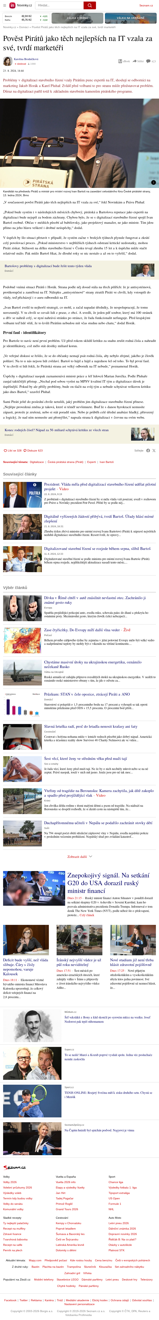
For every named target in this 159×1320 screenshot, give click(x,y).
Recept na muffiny (14, 1228)
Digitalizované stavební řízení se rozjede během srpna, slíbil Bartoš (97, 548)
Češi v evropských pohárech (132, 1260)
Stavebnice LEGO (68, 1279)
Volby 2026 (10, 1182)
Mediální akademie (77, 1300)
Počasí (48, 635)
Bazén (35, 1266)
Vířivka (87, 1273)
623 (154, 61)
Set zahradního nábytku (129, 1266)
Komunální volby (13, 1209)
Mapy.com (35, 1260)
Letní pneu (112, 1279)
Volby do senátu (13, 1203)
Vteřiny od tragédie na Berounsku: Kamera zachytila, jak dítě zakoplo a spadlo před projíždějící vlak (99, 793)
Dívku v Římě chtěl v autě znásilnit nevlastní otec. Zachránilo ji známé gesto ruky (95, 600)
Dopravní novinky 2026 (123, 1234)
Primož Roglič (64, 1203)
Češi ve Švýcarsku (67, 1239)
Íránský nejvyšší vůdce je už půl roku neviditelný (79, 962)
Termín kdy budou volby (17, 1198)
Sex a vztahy (51, 764)
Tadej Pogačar (64, 1198)
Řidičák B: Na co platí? (122, 1239)
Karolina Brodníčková (26, 59)
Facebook (10, 1300)
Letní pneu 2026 (119, 1223)
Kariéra (49, 1300)
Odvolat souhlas (142, 1300)
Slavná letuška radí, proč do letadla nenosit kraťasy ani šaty (90, 726)
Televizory (146, 1279)
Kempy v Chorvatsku (68, 1223)
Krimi (47, 800)
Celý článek (87, 915)
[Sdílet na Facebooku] (148, 450)
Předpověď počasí (56, 1260)
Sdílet (140, 61)
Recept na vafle (12, 1244)
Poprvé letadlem (66, 1228)
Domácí (9, 271)
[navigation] (5, 5)
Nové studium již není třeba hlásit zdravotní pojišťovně (132, 962)
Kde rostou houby (81, 1260)
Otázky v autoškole (120, 1244)
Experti (91, 462)
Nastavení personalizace (79, 1304)
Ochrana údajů (120, 1300)
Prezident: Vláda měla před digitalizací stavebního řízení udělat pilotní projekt (100, 486)
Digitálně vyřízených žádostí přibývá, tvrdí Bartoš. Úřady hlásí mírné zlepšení (99, 519)
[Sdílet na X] (154, 450)
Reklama (36, 1300)
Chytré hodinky (66, 1285)
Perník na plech (12, 1250)
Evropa (48, 607)
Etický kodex (100, 1300)
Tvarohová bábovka (15, 1239)
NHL (111, 1209)
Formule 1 (115, 1203)
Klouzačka (105, 1266)
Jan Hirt (60, 1192)
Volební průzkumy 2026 (17, 1187)
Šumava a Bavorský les (70, 1234)
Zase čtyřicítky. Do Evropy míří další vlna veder (82, 629)
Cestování (49, 731)
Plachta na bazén (53, 1266)
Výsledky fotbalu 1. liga (123, 1187)
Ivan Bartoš (107, 462)
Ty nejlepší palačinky (16, 1223)
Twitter (24, 1300)
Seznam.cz (146, 5)
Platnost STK (116, 1250)
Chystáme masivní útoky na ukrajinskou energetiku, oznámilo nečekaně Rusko (93, 664)
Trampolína (74, 1266)
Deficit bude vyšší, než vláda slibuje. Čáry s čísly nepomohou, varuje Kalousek (25, 966)
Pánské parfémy (89, 1285)
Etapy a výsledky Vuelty (70, 1187)
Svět (46, 828)
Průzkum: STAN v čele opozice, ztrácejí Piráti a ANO (87, 694)
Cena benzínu (103, 1260)
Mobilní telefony (44, 1279)
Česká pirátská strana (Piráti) (65, 462)
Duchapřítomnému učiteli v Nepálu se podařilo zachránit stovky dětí (98, 822)
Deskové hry (129, 1279)
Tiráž (60, 1300)
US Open (114, 1198)
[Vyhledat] (90, 5)
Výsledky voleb (12, 1192)
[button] (79, 143)
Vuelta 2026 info (66, 1182)
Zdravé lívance (12, 1234)
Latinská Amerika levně (70, 1244)
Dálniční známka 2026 (122, 1228)
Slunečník (90, 1266)
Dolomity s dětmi (66, 1250)
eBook (126, 61)
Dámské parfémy (92, 1279)
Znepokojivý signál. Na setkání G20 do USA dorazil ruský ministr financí (108, 882)
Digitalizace (37, 462)
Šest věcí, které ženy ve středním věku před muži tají (85, 758)
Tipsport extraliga (119, 1192)
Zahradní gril (72, 1273)
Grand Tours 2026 (67, 1209)
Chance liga (116, 1182)
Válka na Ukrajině (54, 672)
